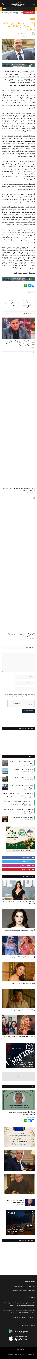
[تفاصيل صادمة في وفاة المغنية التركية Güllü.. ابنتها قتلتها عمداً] (18, 1025)
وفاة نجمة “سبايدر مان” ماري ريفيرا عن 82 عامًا (22, 1010)
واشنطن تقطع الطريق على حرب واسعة (23, 769)
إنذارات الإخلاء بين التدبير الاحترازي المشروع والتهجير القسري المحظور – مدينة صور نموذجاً (19, 489)
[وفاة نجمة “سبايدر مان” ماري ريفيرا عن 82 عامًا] (18, 998)
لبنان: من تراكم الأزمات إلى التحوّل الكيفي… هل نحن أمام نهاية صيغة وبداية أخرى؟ (19, 634)
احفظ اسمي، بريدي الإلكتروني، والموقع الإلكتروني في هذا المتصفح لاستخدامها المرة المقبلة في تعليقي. (20, 695)
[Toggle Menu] (4, 9)
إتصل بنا (13, 1349)
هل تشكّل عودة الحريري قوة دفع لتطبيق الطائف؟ (26, 305)
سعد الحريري (31, 292)
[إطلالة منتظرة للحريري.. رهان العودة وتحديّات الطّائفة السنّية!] (18, 60)
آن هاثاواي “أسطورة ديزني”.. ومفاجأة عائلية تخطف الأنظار (20, 930)
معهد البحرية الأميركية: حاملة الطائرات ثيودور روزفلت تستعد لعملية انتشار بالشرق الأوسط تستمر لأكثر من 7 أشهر (18, 794)
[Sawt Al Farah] (18, 3)
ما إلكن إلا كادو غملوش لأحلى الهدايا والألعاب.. (23, 1317)
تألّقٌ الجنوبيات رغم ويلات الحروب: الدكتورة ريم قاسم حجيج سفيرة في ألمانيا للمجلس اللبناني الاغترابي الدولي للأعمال (19, 1311)
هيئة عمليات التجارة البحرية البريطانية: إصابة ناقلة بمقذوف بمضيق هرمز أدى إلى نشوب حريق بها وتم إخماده (18, 802)
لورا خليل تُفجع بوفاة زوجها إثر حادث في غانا (23, 983)
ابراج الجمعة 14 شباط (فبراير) (9, 304)
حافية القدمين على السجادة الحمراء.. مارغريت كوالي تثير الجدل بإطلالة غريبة (18, 902)
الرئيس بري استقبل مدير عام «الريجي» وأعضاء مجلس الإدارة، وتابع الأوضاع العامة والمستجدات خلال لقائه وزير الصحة (19, 1304)
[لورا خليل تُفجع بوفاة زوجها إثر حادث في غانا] (18, 971)
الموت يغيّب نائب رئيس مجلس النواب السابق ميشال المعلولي (14, 1201)
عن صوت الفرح (20, 1349)
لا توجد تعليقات (25, 36)
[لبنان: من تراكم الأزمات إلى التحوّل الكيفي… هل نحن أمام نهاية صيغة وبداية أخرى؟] (18, 564)
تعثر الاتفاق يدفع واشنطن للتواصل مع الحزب (22, 817)
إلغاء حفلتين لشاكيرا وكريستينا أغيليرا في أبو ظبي (22, 957)
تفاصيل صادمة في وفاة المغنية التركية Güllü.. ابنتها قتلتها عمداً (19, 1037)
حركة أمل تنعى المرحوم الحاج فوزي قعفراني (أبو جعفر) (21, 1113)
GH (29, 34)
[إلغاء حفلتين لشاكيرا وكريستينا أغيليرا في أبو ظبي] (18, 945)
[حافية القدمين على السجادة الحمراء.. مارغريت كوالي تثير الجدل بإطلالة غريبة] (18, 890)
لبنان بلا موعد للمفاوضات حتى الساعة (23, 777)
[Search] (3, 3)
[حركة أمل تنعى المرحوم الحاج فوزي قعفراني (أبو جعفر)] (18, 1100)
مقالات (32, 19)
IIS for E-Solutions (15, 1354)
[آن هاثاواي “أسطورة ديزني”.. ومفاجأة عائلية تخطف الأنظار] (18, 918)
